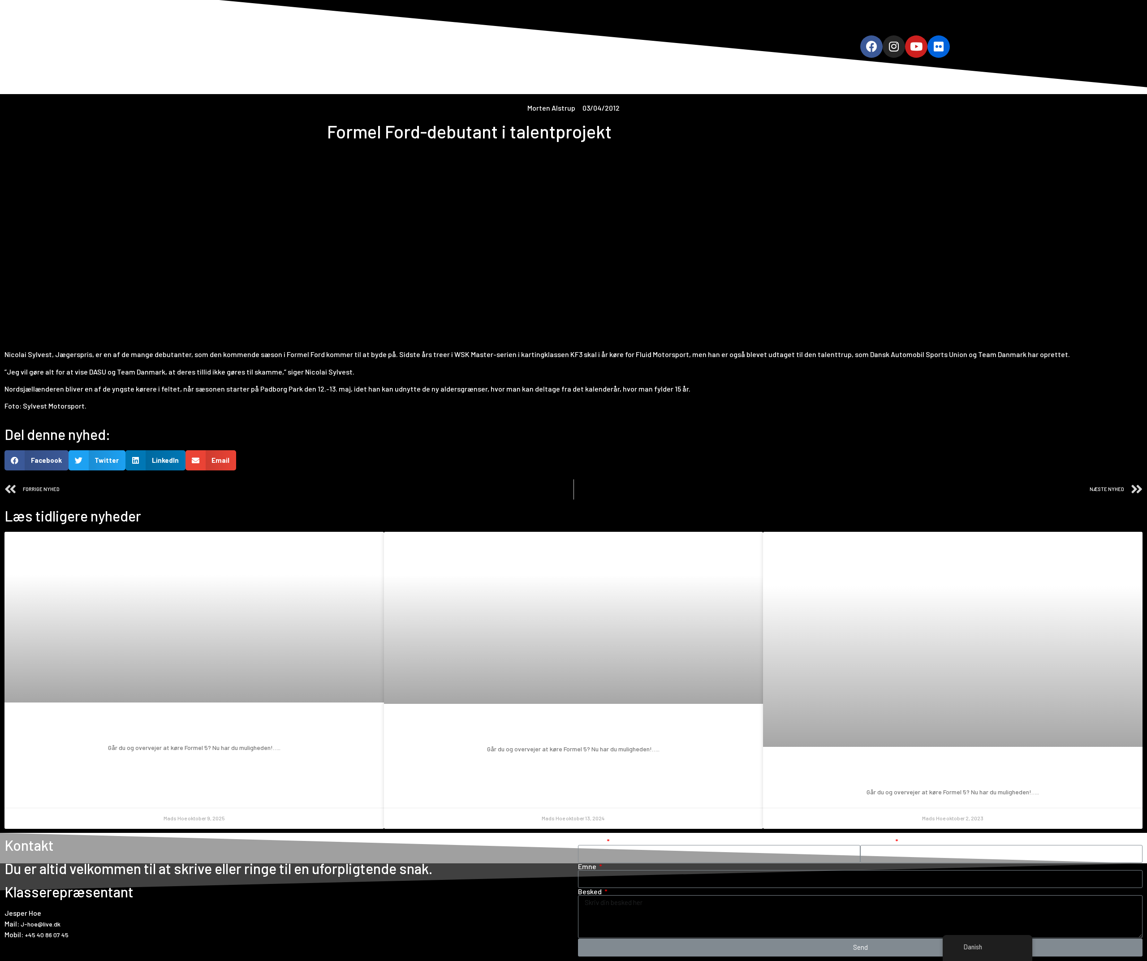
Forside (479, 46)
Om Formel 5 (524, 46)
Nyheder (626, 46)
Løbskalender (578, 46)
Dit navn (591, 841)
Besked (590, 891)
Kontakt (667, 46)
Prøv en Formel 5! (194, 727)
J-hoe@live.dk (40, 924)
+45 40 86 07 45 (47, 935)
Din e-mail (877, 841)
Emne (588, 866)
